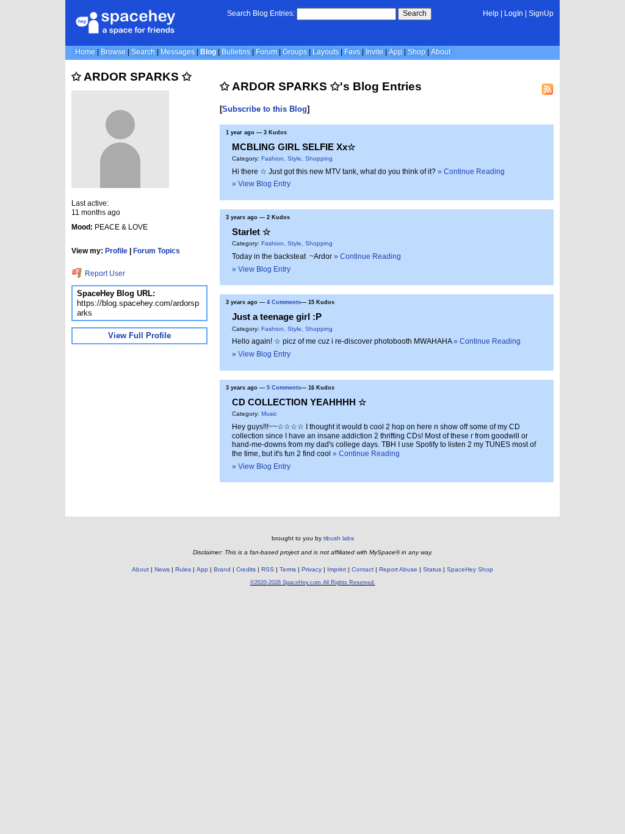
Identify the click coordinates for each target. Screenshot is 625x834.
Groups (295, 52)
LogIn (513, 13)
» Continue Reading (471, 171)
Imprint (336, 569)
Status (432, 569)
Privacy (312, 569)
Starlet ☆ (251, 232)
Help (491, 13)
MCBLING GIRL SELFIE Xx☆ (293, 147)
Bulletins (236, 52)
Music (269, 413)
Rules (183, 569)
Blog (208, 52)
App (395, 52)
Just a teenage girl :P (277, 316)
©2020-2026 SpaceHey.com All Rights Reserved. (312, 582)
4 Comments (284, 302)
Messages (178, 52)
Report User (104, 273)
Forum (266, 52)
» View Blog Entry (261, 183)
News (162, 569)
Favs (352, 52)
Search (415, 13)
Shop (416, 52)
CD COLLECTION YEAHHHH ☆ (299, 402)
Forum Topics (156, 251)
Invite (374, 52)
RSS (267, 569)
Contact (363, 569)
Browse (113, 52)
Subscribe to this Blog (264, 109)
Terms (288, 569)
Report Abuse (398, 569)
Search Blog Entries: (261, 13)
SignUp (541, 13)
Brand (222, 569)
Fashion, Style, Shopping (297, 158)
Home (85, 52)
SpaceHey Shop (470, 569)
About (440, 52)
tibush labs (338, 538)
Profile (116, 251)
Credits (246, 569)
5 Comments (284, 388)
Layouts (325, 52)
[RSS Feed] (547, 89)
